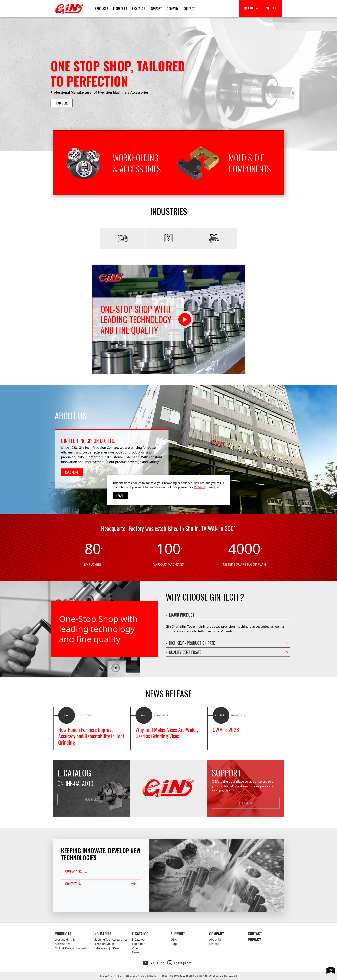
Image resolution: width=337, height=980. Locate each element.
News (135, 952)
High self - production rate (192, 643)
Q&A (174, 939)
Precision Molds (104, 944)
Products (101, 8)
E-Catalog (138, 8)
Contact (189, 8)
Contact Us (73, 883)
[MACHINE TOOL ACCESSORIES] (123, 238)
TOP (331, 970)
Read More (61, 103)
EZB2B (233, 975)
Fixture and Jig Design (107, 948)
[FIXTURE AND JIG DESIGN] (214, 238)
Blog (174, 944)
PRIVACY (199, 487)
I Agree (120, 496)
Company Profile (76, 871)
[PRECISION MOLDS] (168, 238)
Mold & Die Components (71, 948)
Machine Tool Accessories (110, 939)
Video (136, 948)
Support (156, 8)
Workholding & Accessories (65, 942)
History (214, 944)
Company (172, 8)
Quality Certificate (185, 652)
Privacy (254, 939)
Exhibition (138, 944)
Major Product (181, 615)
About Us (215, 939)
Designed (201, 975)
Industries (120, 8)
